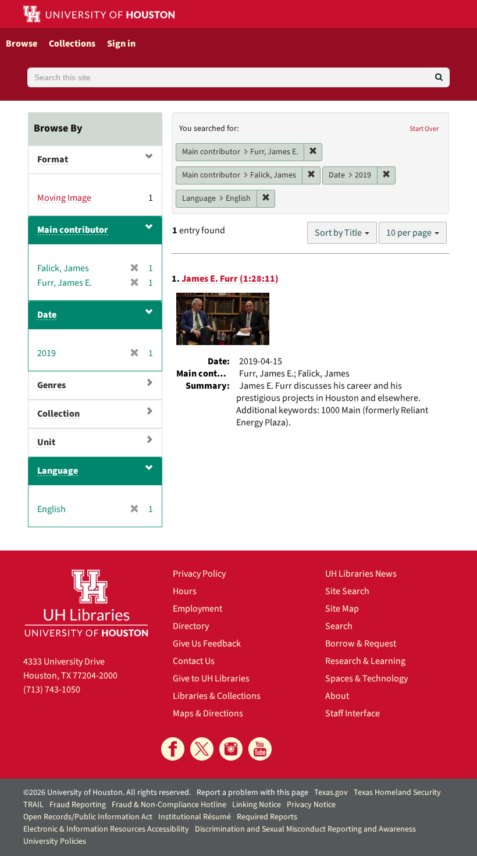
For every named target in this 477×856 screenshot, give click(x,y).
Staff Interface (352, 713)
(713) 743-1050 (51, 689)
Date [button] (46, 314)
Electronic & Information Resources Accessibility (106, 829)
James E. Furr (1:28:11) (230, 278)
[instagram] (231, 749)
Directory (191, 626)
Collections (72, 43)
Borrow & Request (360, 643)
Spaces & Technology (366, 678)
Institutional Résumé (194, 817)
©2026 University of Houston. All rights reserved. (107, 792)
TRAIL (33, 805)
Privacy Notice (311, 805)
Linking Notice (256, 805)
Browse (21, 43)
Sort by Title (339, 232)
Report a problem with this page (252, 792)
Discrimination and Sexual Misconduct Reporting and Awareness (305, 829)
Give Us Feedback (207, 643)
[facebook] (172, 749)
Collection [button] (58, 413)
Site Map (342, 608)
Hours (185, 591)
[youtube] (260, 749)
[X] (201, 749)
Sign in (121, 43)
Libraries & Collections (217, 696)
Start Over (424, 129)
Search (339, 626)
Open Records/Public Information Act (87, 817)
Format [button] (52, 159)
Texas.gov (331, 792)
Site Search (347, 591)
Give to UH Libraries (211, 678)
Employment (197, 608)
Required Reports (267, 817)
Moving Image (64, 197)
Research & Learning (365, 661)
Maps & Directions (208, 713)
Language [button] (57, 470)
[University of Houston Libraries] (86, 603)
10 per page (409, 232)
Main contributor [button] (72, 229)
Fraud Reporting (77, 805)
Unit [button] (46, 442)
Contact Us (194, 661)
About (337, 696)
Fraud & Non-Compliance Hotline (169, 805)
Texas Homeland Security (397, 792)
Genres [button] (51, 385)
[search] (439, 77)
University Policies (54, 841)
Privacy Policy (199, 573)
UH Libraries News (361, 573)
